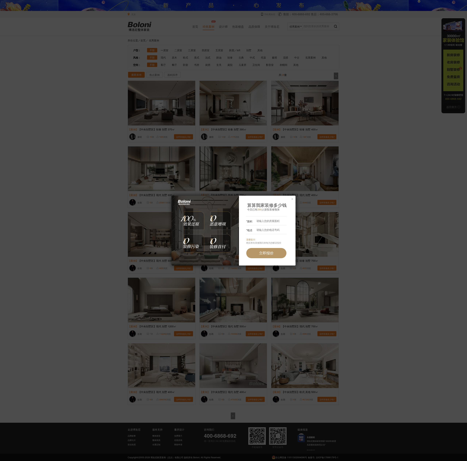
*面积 (249, 221)
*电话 (249, 230)
